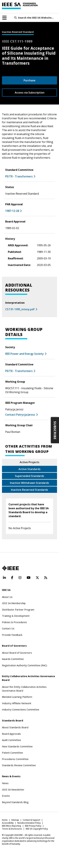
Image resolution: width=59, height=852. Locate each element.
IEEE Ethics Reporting (11, 825)
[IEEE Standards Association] (20, 6)
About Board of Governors (17, 652)
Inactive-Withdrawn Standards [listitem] (29, 483)
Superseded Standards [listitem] (29, 476)
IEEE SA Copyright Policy (37, 828)
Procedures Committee (15, 759)
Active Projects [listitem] (29, 462)
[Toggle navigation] (4, 18)
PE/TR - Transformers (19, 176)
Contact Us (8, 628)
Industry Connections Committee (20, 709)
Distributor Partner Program (18, 609)
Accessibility (8, 822)
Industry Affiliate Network (16, 703)
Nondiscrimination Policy (29, 822)
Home (5, 820)
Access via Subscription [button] (29, 92)
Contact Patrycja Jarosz (20, 414)
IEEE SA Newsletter (13, 789)
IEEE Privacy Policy (33, 825)
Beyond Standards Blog (15, 802)
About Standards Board (15, 727)
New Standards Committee (17, 746)
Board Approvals (11, 733)
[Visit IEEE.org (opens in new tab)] (10, 568)
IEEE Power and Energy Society (24, 354)
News (5, 783)
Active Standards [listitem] (29, 469)
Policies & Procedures (14, 622)
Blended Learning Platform (17, 696)
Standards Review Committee (19, 765)
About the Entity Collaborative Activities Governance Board (24, 688)
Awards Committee (13, 659)
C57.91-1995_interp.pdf (20, 309)
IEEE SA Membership (14, 603)
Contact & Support (31, 820)
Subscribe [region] (55, 430)
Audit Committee (11, 740)
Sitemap (15, 820)
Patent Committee (12, 752)
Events (6, 795)
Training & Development (16, 615)
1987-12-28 (12, 211)
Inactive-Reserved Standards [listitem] (29, 490)
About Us (7, 597)
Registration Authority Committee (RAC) (24, 665)
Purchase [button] (29, 80)
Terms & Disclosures (12, 828)
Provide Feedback (12, 634)
